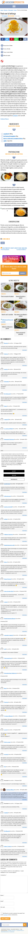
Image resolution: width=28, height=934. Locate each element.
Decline (14, 475)
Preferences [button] (4, 466)
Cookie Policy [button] (19, 463)
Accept (14, 471)
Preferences (14, 479)
